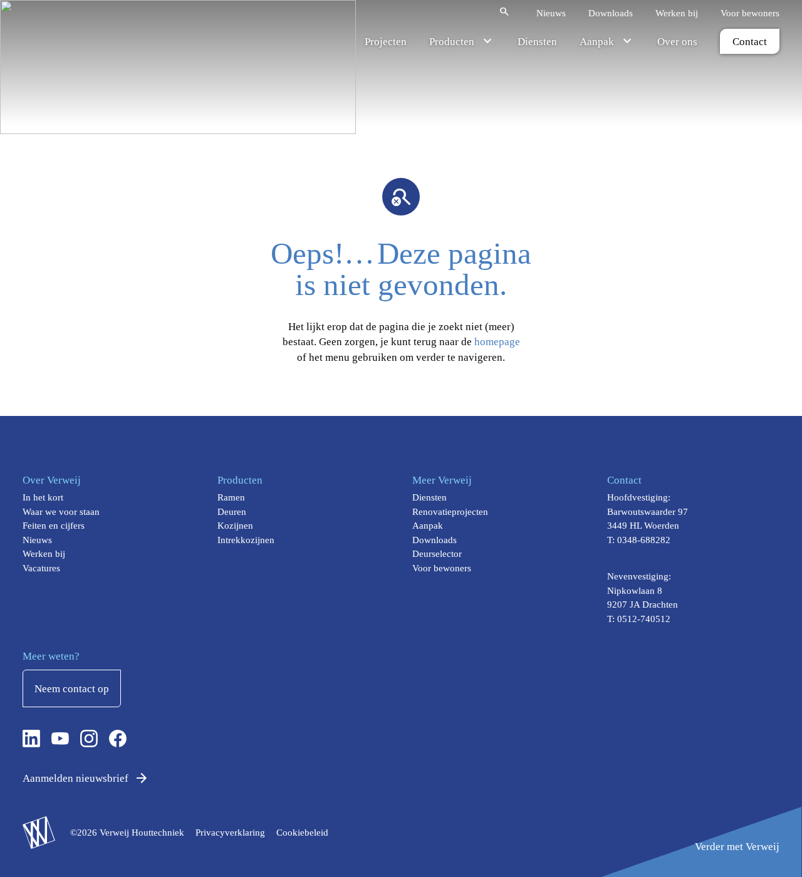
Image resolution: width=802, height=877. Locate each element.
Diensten (537, 41)
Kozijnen (235, 526)
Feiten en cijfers (54, 526)
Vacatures (41, 568)
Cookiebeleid (302, 833)
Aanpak (597, 41)
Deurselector (437, 554)
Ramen (231, 497)
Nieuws (551, 13)
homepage (497, 341)
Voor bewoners (750, 13)
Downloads (610, 13)
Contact (749, 41)
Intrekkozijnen (245, 540)
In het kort (43, 497)
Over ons (677, 41)
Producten (451, 41)
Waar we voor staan (61, 512)
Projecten (386, 41)
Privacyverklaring (230, 833)
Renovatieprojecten (450, 512)
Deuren (231, 512)
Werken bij (676, 13)
